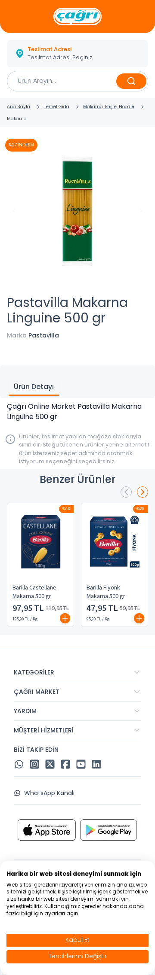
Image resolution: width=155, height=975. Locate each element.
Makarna (17, 118)
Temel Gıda (56, 106)
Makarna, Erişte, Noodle (108, 106)
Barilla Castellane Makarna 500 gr (34, 592)
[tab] (34, 387)
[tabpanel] (77, 411)
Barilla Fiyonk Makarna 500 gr (106, 592)
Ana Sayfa (18, 106)
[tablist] (77, 381)
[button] (77, 53)
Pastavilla (43, 335)
